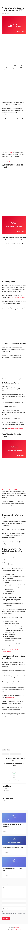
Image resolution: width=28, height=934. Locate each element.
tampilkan (10, 161)
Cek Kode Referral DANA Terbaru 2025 (13, 847)
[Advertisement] (14, 50)
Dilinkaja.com (16, 927)
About (7, 929)
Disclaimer (14, 929)
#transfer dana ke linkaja (15, 753)
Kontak (10, 929)
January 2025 (6, 790)
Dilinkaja (9, 152)
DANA (8, 749)
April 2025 (6, 788)
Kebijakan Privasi (19, 929)
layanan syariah (10, 697)
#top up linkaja (6, 753)
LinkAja (4, 749)
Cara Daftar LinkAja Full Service (17, 297)
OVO (5, 805)
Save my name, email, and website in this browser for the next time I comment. (13, 914)
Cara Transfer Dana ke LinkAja (10, 489)
